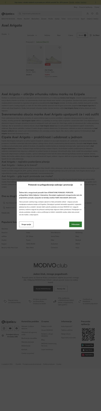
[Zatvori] (81, 184)
